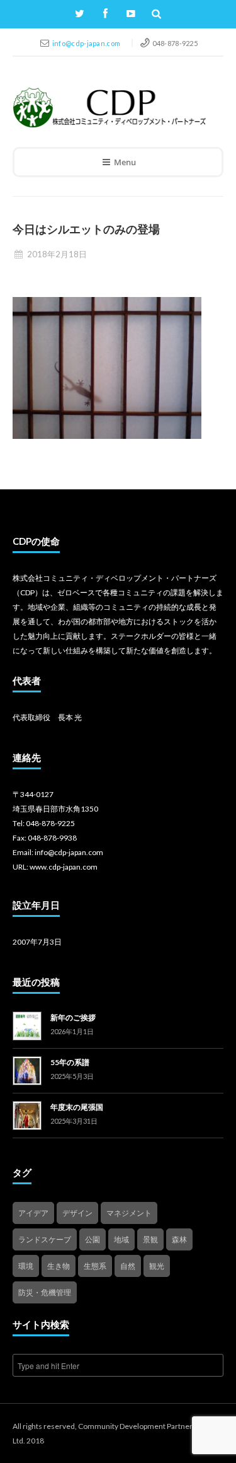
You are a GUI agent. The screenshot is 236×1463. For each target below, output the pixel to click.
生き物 (58, 1266)
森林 (179, 1239)
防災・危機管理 (44, 1292)
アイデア (33, 1213)
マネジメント (129, 1213)
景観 (150, 1239)
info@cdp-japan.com (87, 43)
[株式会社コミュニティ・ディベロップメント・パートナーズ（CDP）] (109, 107)
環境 (25, 1266)
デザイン (77, 1213)
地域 (121, 1239)
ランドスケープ (44, 1239)
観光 (156, 1266)
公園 (92, 1239)
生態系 (95, 1266)
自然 (127, 1266)
